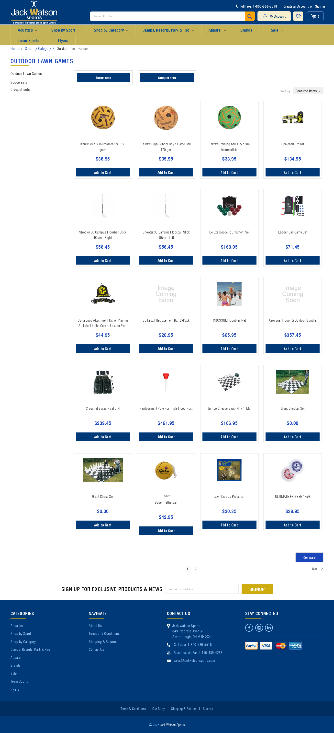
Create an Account (296, 6)
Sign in (320, 6)
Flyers (63, 40)
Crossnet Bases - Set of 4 (103, 408)
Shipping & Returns (103, 641)
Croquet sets (20, 89)
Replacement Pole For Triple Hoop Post (166, 408)
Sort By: (285, 91)
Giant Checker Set (292, 408)
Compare (309, 557)
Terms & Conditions (133, 708)
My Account (278, 16)
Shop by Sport (63, 30)
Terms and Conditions (104, 633)
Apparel (216, 30)
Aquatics (26, 30)
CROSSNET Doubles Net (229, 320)
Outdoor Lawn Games (72, 48)
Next (316, 569)
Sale (275, 30)
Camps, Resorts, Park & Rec (167, 30)
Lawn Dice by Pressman (229, 496)
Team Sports (29, 40)
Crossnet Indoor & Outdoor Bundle (292, 320)
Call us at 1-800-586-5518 (193, 644)
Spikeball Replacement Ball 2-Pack (166, 320)
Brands (246, 30)
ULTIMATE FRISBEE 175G (292, 496)
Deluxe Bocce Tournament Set (229, 232)
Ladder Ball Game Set (292, 232)
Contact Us (96, 649)
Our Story (158, 708)
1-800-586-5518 (265, 6)
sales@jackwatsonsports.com (194, 660)
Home (15, 48)
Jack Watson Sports (172, 724)
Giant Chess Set (102, 496)
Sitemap (208, 708)
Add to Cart (103, 172)
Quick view (103, 135)
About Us (95, 625)
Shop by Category (109, 30)
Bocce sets (19, 82)
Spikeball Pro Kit (292, 144)
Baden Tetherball (166, 502)
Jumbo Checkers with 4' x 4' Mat (229, 408)
